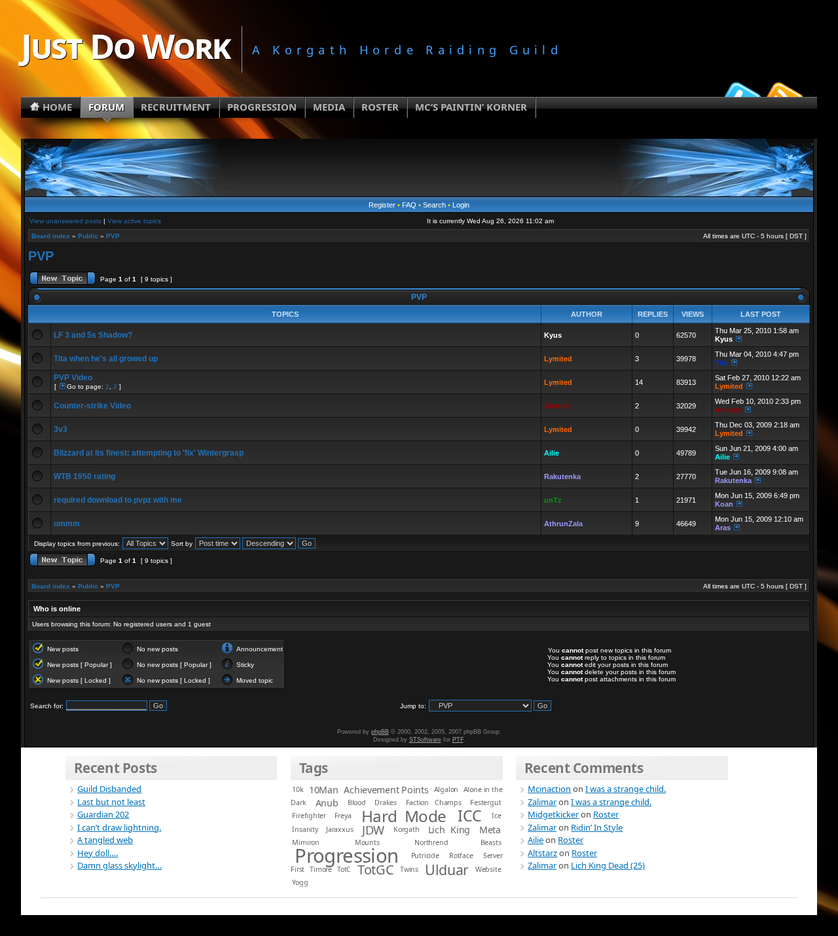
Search (434, 205)
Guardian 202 (103, 814)
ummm (67, 523)
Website (488, 869)
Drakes (385, 802)
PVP (113, 236)
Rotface (461, 855)
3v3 (60, 429)
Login (460, 205)
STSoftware (425, 739)
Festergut (485, 802)
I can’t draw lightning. (119, 827)
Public (88, 236)
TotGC (375, 869)
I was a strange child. (625, 789)
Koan (724, 504)
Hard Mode (403, 816)
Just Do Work (125, 45)
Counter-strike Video (92, 405)
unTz (553, 500)
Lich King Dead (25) (608, 865)
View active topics (134, 221)
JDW (373, 829)
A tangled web (105, 840)
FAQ (409, 205)
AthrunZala (563, 524)
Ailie (551, 453)
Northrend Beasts (457, 842)
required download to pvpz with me (118, 500)
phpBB (380, 732)
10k (297, 789)
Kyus (553, 335)
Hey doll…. (97, 853)
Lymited (558, 359)
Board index (50, 236)
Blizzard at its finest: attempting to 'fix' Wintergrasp (149, 453)
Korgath (406, 829)
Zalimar (542, 802)
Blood (357, 802)
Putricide (425, 855)
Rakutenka (562, 476)
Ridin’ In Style (597, 827)
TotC (344, 869)
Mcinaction (549, 789)
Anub (327, 803)
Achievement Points (386, 789)
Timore (321, 869)
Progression (347, 855)
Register (382, 205)
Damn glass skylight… (119, 865)
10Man (323, 789)
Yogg (300, 882)
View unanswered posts (65, 221)
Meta (490, 829)
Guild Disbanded (109, 789)
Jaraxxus (339, 829)
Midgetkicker (553, 814)
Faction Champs (434, 802)
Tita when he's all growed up (106, 358)
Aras (723, 527)
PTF (458, 739)
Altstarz (557, 406)
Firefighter (309, 815)
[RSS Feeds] (783, 94)
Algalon (446, 789)
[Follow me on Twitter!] (740, 94)
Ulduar (446, 869)
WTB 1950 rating (84, 476)
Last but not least (111, 802)
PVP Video (73, 377)
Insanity (305, 829)
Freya (343, 815)
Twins (409, 869)
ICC (470, 815)
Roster (606, 814)
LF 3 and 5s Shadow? (93, 335)
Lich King (449, 829)
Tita (721, 363)
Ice (496, 815)
